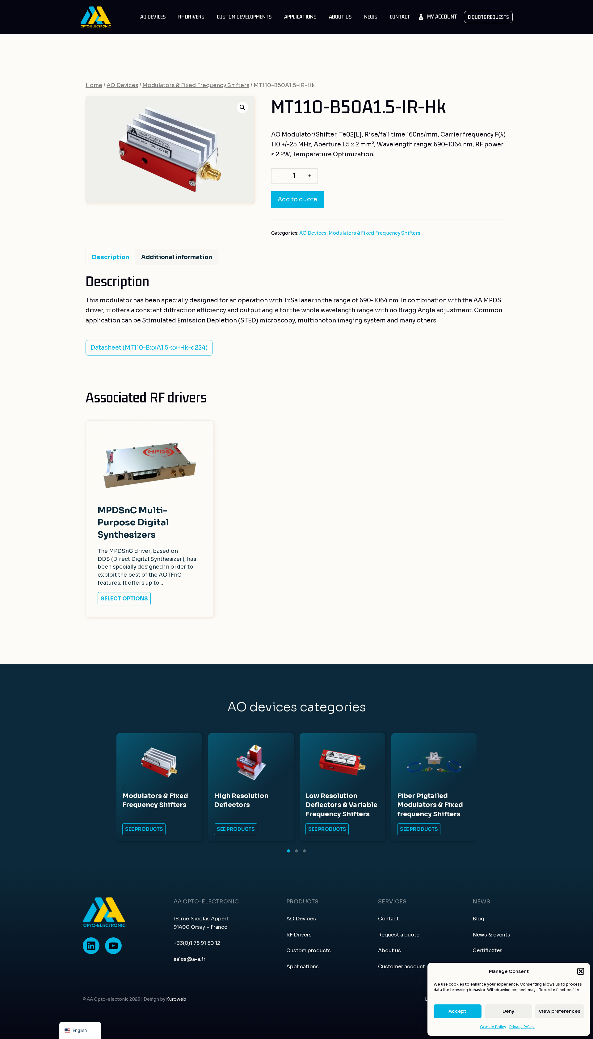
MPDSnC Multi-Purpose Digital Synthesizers (133, 523)
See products (144, 829)
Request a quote (398, 935)
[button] (581, 971)
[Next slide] (469, 787)
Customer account (401, 966)
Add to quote (297, 199)
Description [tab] (110, 257)
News (370, 16)
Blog (478, 918)
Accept (457, 1011)
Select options (124, 598)
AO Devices (153, 16)
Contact (400, 16)
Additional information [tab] (176, 257)
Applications (300, 16)
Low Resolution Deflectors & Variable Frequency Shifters (341, 805)
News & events (491, 935)
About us (340, 16)
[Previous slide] (123, 787)
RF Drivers (191, 16)
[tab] (288, 851)
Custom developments (244, 16)
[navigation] (80, 1030)
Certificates (488, 950)
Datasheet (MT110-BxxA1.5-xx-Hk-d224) (149, 347)
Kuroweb (176, 999)
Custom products (308, 950)
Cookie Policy (493, 1026)
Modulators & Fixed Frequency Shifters (195, 85)
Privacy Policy (522, 1026)
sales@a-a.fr (189, 959)
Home (94, 85)
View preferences (559, 1011)
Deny (508, 1011)
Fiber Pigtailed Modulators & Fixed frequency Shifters (430, 805)
